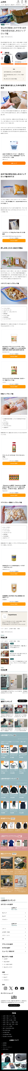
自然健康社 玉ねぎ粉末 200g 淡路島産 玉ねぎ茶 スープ (13, 596)
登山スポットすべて (8, 967)
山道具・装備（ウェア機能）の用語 (10, 1022)
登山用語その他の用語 (7, 1036)
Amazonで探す (14, 240)
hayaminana (12, 615)
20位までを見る (22, 700)
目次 (14, 69)
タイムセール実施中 (14, 238)
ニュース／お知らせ (8, 951)
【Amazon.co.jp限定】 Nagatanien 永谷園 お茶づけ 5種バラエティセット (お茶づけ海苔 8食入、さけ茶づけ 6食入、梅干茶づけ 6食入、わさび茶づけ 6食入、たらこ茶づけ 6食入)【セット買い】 (14, 487)
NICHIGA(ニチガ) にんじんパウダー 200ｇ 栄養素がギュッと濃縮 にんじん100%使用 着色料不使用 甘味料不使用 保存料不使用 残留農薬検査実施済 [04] (14, 348)
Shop (22, 2)
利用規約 (4, 1045)
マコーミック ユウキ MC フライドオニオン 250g (13, 456)
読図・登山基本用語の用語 (8, 1028)
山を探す (6, 959)
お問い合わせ (5, 1049)
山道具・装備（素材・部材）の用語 (10, 1024)
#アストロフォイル (8, 36)
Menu (26, 2)
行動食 (18, 628)
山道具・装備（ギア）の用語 (9, 1016)
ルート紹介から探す (8, 964)
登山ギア (13, 4)
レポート (24, 4)
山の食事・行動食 (12, 628)
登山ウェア (7, 4)
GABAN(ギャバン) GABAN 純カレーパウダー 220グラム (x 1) (13, 566)
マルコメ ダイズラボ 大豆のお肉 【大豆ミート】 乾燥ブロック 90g (13, 379)
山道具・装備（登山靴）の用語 (9, 1020)
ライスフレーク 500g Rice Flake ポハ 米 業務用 (13, 233)
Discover (18, 2)
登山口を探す (7, 961)
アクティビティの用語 (7, 1026)
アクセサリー (18, 4)
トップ (2, 4)
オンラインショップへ (13, 1005)
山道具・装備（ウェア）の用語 (9, 1018)
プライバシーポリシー (7, 1047)
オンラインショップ (22, 739)
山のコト (6, 628)
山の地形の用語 (6, 1032)
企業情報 (4, 1043)
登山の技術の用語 (6, 1030)
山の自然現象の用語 (7, 1034)
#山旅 (2, 36)
